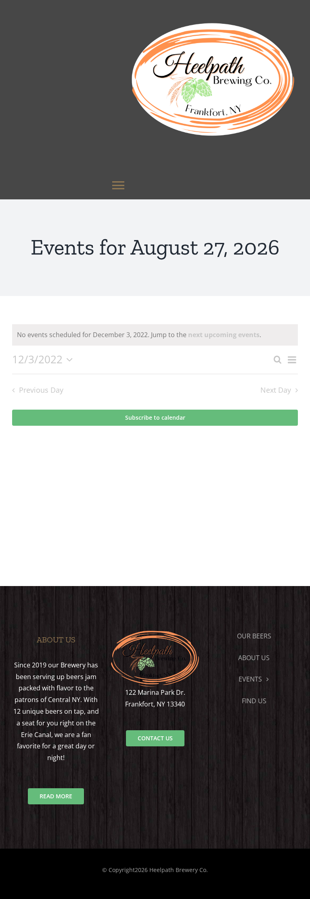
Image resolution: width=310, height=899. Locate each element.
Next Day (275, 390)
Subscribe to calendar (155, 417)
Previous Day (41, 390)
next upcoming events (224, 334)
